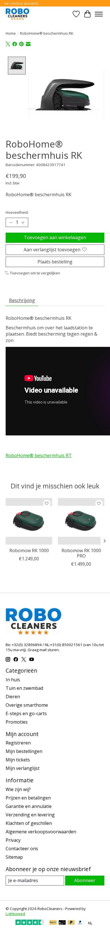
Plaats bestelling (55, 262)
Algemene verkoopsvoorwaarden (41, 832)
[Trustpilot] (30, 923)
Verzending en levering (30, 815)
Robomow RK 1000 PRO (81, 553)
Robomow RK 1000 (29, 550)
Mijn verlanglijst (22, 768)
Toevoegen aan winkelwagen (55, 237)
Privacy (13, 840)
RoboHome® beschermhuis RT (39, 455)
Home (11, 33)
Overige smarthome (27, 705)
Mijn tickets (18, 760)
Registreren (18, 743)
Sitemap (14, 857)
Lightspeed (15, 913)
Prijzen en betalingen (28, 798)
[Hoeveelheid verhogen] (23, 222)
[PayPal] (53, 923)
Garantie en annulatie (29, 806)
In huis (13, 680)
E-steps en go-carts (26, 713)
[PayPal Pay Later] (71, 923)
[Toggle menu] (98, 14)
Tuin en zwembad (24, 688)
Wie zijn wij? (18, 789)
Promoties (17, 722)
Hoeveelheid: (17, 212)
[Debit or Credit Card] (62, 923)
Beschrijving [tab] (22, 300)
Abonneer (84, 880)
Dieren (13, 696)
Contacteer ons (22, 848)
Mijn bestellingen (24, 751)
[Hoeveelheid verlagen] (11, 222)
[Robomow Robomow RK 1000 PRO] (81, 521)
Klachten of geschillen (29, 823)
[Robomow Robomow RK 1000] (29, 521)
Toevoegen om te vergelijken (35, 273)
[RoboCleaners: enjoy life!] (17, 14)
